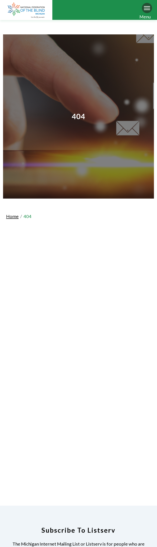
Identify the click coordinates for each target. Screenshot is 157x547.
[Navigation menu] (147, 8)
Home (12, 216)
